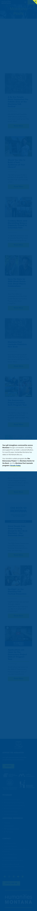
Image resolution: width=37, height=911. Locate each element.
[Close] (35, 2)
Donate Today (15, 465)
